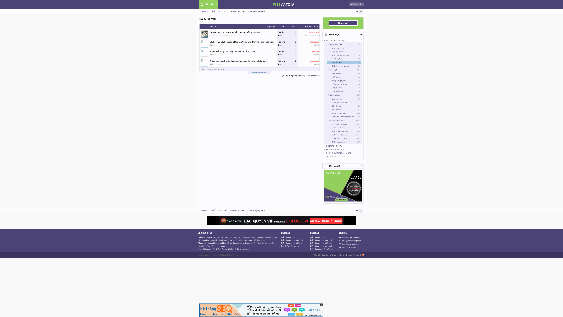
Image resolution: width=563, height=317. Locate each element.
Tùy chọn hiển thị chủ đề (259, 73)
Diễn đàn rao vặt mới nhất (321, 246)
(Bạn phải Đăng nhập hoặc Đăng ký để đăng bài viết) (301, 76)
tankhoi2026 (215, 36)
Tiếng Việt (316, 255)
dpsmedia (214, 45)
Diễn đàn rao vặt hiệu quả (292, 240)
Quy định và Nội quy (329, 255)
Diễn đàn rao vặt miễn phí (292, 243)
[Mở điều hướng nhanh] (357, 11)
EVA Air (290, 246)
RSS (363, 255)
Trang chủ (357, 255)
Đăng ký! (343, 23)
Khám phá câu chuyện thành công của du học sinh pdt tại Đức (238, 61)
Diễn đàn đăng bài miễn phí (321, 249)
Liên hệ (342, 255)
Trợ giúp (349, 255)
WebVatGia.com (349, 247)
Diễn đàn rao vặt (288, 237)
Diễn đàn (209, 4)
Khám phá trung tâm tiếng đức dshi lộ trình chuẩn (232, 51)
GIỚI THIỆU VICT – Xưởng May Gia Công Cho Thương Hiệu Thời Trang (242, 42)
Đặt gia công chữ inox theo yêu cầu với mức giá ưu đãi (235, 32)
